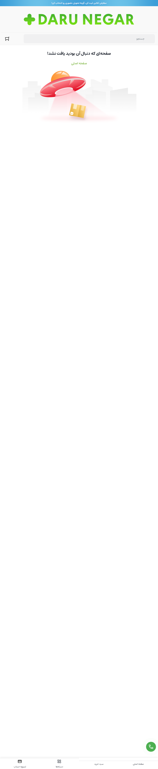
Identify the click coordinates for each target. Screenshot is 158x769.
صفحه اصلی (79, 63)
